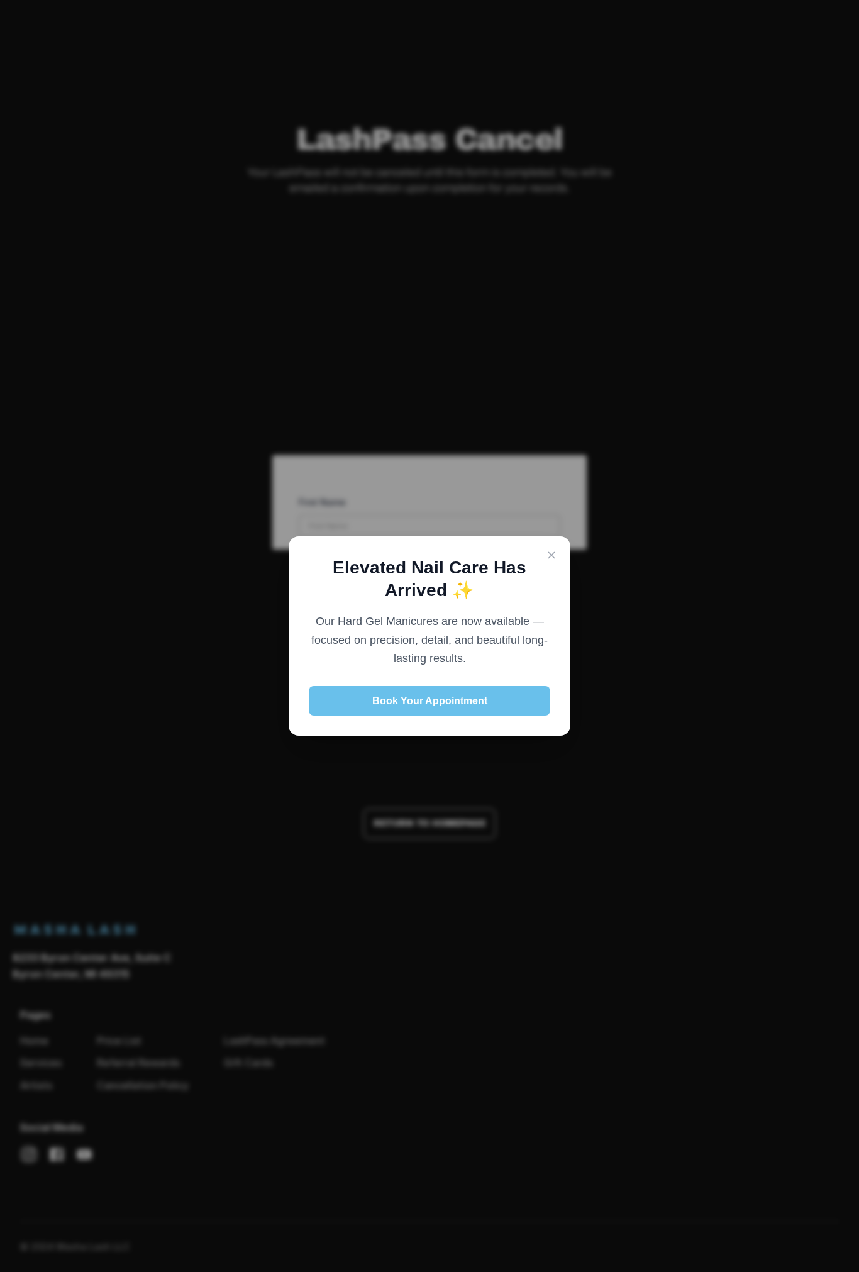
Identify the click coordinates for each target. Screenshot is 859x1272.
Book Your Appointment (429, 700)
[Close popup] (551, 556)
